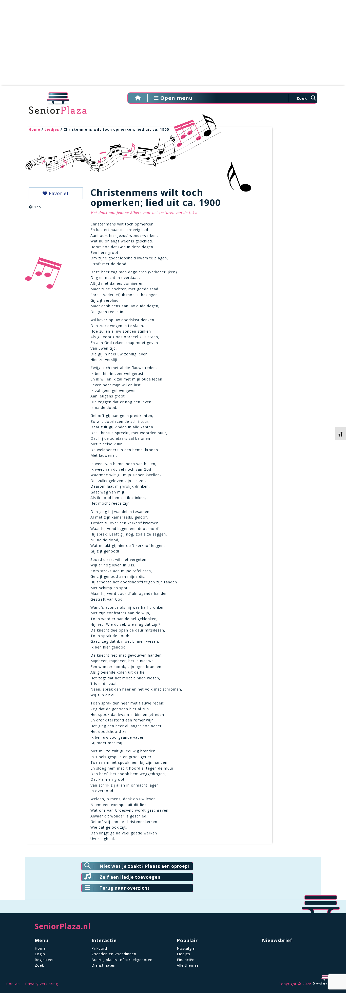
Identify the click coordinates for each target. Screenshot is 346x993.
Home (34, 129)
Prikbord (99, 948)
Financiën (186, 959)
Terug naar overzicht (125, 888)
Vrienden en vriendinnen (113, 953)
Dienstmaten (103, 965)
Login (40, 953)
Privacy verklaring (41, 983)
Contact (13, 983)
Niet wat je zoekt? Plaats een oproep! (144, 866)
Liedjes (52, 129)
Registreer (44, 959)
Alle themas (188, 965)
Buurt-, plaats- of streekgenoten (121, 959)
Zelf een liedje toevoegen (130, 877)
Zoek (39, 965)
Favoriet (58, 193)
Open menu (176, 97)
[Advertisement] (173, 45)
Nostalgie (186, 948)
